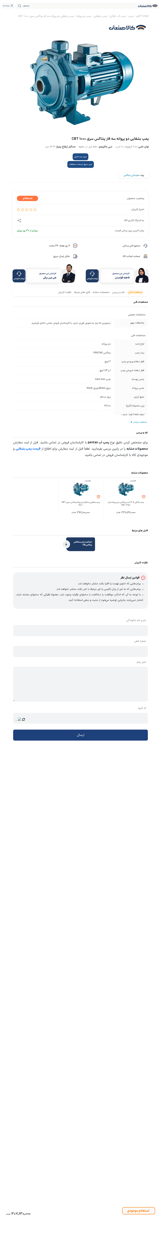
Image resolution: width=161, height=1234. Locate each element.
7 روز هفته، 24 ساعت (59, 246)
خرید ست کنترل (80, 156)
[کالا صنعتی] (148, 6)
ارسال (80, 735)
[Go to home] (142, 16)
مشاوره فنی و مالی (131, 246)
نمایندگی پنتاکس (131, 175)
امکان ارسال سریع (61, 256)
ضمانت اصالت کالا (131, 256)
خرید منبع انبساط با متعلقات (80, 164)
